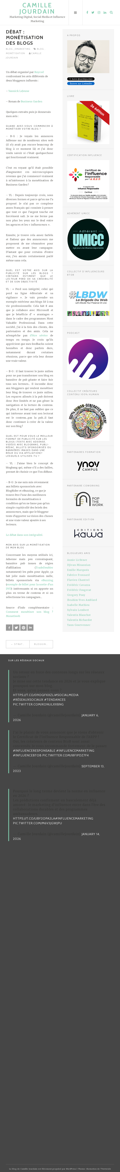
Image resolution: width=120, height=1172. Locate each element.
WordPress (71, 1169)
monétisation (16, 53)
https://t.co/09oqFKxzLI (34, 695)
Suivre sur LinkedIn (81, 83)
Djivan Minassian (78, 564)
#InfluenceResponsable (34, 750)
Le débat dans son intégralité (24, 534)
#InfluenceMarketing (75, 750)
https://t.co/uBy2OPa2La (34, 818)
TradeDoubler (44, 567)
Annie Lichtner (77, 559)
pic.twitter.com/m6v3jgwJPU (37, 823)
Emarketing (22, 49)
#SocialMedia (67, 695)
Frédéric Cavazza (78, 584)
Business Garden (31, 101)
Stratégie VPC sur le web (21, 644)
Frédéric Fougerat (79, 590)
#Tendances (54, 700)
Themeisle (105, 1169)
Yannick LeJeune (18, 91)
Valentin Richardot (79, 620)
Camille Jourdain (37, 8)
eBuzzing (47, 580)
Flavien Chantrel (78, 579)
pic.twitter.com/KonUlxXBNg (38, 704)
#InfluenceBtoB (27, 755)
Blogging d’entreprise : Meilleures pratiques (43, 644)
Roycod (39, 72)
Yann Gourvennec (78, 625)
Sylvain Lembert (78, 610)
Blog (10, 49)
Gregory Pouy (76, 595)
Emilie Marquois (78, 569)
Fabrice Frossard (78, 574)
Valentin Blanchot (79, 615)
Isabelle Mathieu (78, 605)
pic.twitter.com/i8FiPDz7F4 (65, 755)
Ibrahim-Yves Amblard (82, 600)
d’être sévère (39, 335)
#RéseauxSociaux (28, 700)
